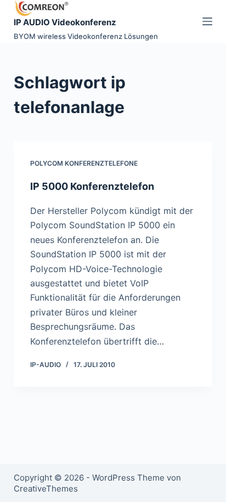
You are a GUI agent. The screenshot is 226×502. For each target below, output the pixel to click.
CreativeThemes (46, 488)
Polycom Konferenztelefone (84, 163)
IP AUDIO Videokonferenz (65, 22)
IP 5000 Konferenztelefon (92, 186)
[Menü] (207, 21)
